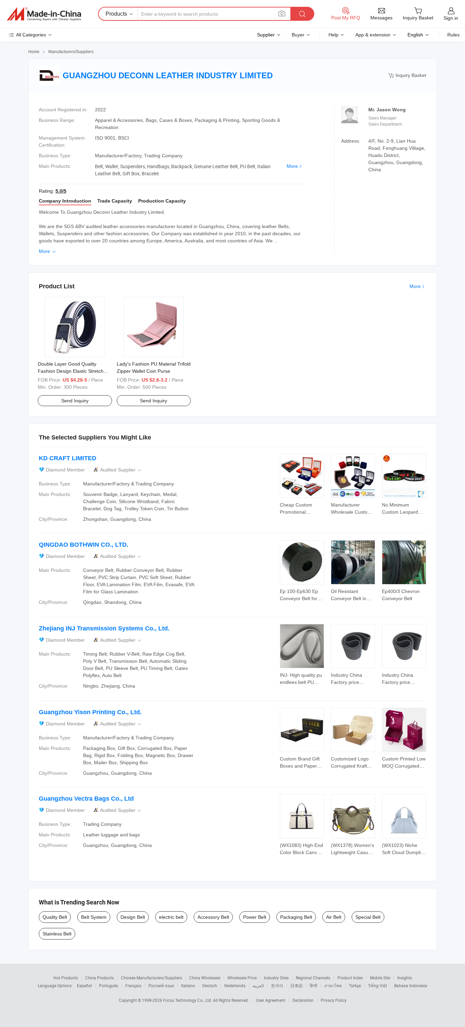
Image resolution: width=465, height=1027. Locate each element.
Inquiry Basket (407, 75)
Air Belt (333, 917)
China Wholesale (204, 977)
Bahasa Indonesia (410, 985)
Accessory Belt (213, 917)
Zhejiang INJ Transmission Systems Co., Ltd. (104, 628)
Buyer (298, 34)
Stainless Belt (57, 933)
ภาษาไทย (333, 985)
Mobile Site (380, 977)
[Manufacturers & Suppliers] (44, 14)
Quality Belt (55, 917)
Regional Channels (313, 977)
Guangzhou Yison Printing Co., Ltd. (90, 712)
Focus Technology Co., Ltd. (188, 1000)
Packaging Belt (296, 917)
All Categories (31, 34)
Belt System (94, 917)
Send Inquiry (75, 400)
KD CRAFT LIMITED (67, 458)
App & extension (372, 34)
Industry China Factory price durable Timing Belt (351, 682)
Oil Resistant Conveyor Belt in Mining (348, 598)
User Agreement (270, 1000)
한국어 (277, 985)
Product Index (350, 977)
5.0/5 (60, 191)
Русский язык (161, 985)
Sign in (451, 18)
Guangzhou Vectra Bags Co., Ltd (86, 798)
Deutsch (209, 985)
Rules (453, 34)
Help (333, 34)
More (292, 166)
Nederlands (234, 985)
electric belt (171, 917)
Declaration (303, 1000)
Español (84, 985)
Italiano (188, 985)
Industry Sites (276, 977)
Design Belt (133, 917)
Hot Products (65, 977)
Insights (404, 977)
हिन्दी (313, 985)
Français (133, 985)
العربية (258, 985)
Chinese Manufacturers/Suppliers (151, 977)
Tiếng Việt (377, 985)
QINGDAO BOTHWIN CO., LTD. (83, 544)
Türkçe (355, 985)
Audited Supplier (121, 470)
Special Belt (368, 917)
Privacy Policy (334, 1000)
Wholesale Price (242, 977)
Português (108, 985)
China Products (99, 977)
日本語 (296, 985)
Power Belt (254, 917)
